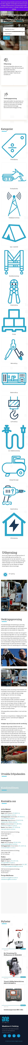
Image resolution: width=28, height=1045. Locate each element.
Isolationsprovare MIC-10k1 (13, 1010)
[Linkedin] (14, 1035)
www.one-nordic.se (6, 1032)
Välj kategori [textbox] (8, 33)
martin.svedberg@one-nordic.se (9, 844)
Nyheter (23, 948)
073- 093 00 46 (16, 827)
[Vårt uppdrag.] (6, 574)
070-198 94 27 (20, 817)
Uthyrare (19, 21)
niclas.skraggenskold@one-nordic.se (13, 866)
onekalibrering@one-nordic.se (9, 879)
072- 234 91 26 (22, 846)
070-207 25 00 (19, 820)
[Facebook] (4, 1035)
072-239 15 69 (14, 861)
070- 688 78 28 (17, 824)
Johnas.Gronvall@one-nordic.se (9, 825)
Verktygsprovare (7, 22)
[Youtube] (18, 1035)
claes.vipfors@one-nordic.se (8, 829)
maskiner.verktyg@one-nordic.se (9, 877)
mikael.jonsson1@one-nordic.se (9, 822)
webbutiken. (23, 45)
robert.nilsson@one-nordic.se (8, 815)
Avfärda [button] (14, 9)
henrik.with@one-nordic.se (8, 818)
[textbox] (14, 29)
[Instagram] (9, 1035)
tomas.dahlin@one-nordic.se (8, 847)
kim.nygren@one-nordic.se (8, 862)
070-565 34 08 (16, 842)
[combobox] (14, 29)
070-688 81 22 (16, 813)
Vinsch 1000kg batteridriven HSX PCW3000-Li (14, 982)
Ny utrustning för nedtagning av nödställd (13, 954)
